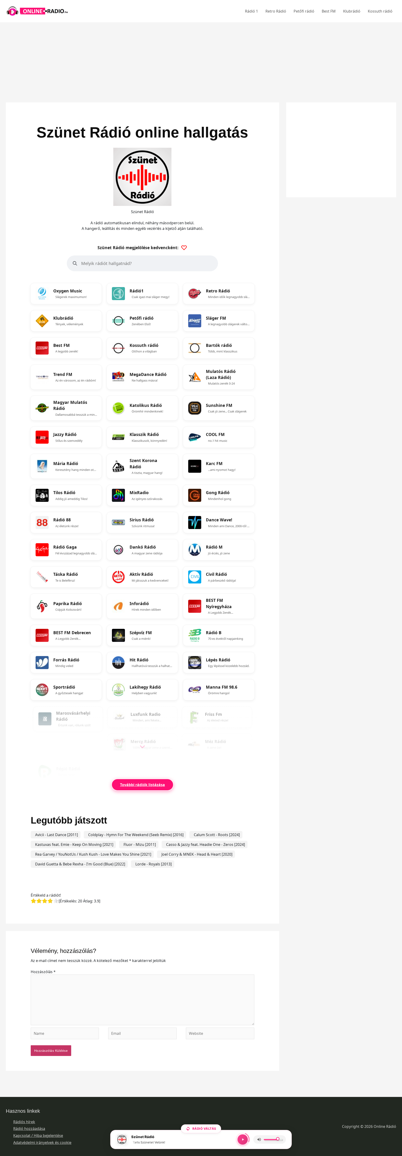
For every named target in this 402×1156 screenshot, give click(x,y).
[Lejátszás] (243, 1139)
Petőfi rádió (304, 11)
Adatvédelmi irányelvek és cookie (42, 1142)
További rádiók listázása (142, 784)
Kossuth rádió (380, 11)
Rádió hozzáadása (29, 1128)
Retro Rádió (275, 11)
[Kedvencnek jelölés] (99, 285)
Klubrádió (351, 11)
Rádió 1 (251, 11)
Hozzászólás (43, 971)
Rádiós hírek (24, 1121)
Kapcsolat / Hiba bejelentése (38, 1135)
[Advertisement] (201, 54)
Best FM (329, 11)
